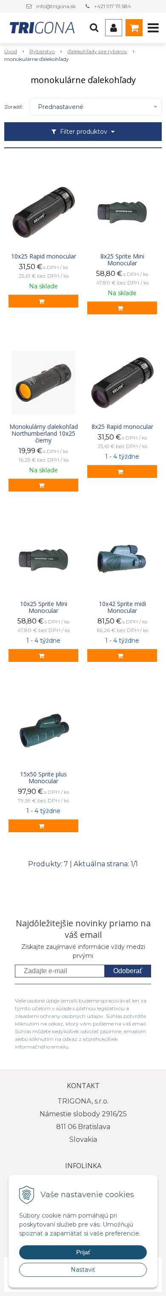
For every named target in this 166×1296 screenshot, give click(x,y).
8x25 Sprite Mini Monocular (122, 260)
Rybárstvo (42, 51)
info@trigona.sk (56, 6)
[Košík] (134, 27)
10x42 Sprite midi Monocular (122, 607)
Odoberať (127, 970)
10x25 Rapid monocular (43, 256)
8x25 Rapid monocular (122, 426)
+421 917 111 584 (112, 6)
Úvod (10, 51)
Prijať (83, 1252)
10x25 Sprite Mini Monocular (43, 607)
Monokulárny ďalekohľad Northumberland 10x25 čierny (43, 433)
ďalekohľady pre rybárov (97, 51)
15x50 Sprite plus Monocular (43, 777)
